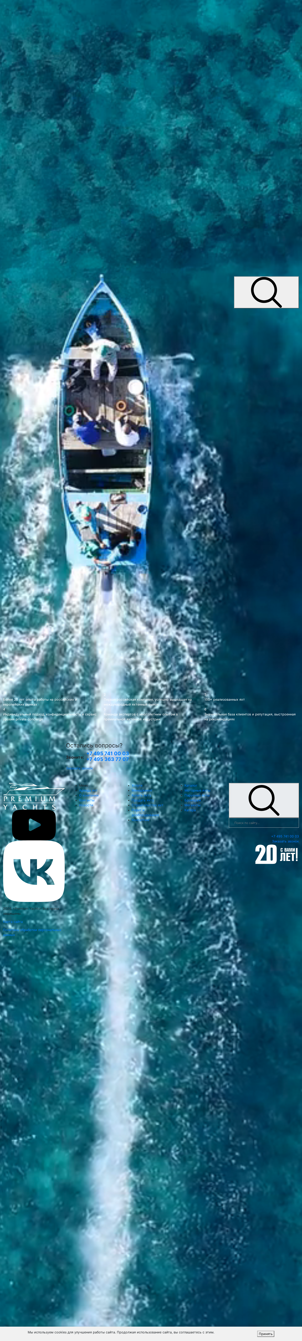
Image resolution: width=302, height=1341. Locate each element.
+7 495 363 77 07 (107, 759)
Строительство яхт (148, 805)
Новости (86, 805)
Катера (190, 810)
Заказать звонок (79, 768)
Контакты (87, 800)
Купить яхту (141, 795)
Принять (266, 1334)
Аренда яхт (88, 790)
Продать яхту (143, 800)
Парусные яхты (197, 795)
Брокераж (192, 800)
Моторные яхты (197, 790)
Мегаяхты (192, 805)
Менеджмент (142, 790)
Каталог (190, 785)
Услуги (137, 785)
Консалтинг (141, 820)
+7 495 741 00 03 (107, 753)
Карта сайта (13, 922)
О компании (89, 795)
